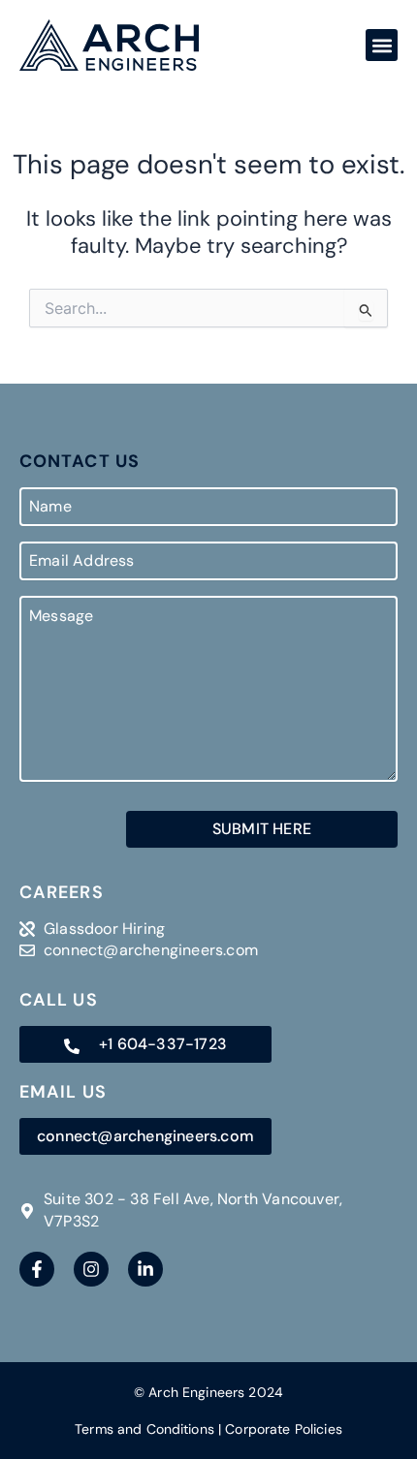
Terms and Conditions (144, 1429)
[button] (382, 45)
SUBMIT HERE (261, 829)
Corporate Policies (283, 1429)
